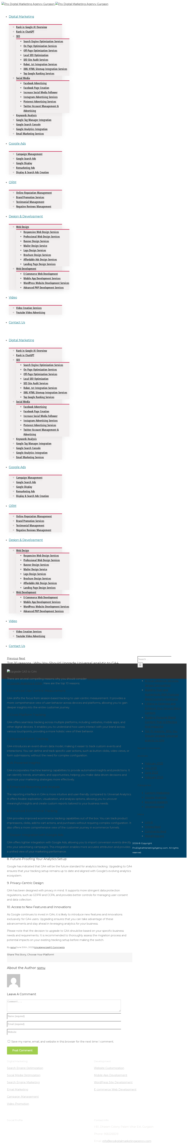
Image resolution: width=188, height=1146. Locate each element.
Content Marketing (157, 793)
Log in (149, 822)
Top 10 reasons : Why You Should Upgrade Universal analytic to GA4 (161, 736)
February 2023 (154, 777)
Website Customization (109, 1068)
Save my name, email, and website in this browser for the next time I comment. (62, 1041)
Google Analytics (155, 797)
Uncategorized (42, 947)
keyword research (156, 802)
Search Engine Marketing (23, 1082)
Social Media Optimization (23, 1075)
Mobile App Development (110, 1075)
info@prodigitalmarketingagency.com (126, 1141)
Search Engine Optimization (25, 1068)
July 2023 (151, 768)
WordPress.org (154, 836)
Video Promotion (18, 1103)
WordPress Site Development (113, 1082)
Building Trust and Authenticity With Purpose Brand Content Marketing (162, 694)
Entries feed (152, 826)
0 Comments (57, 947)
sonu (13, 947)
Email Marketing (17, 1089)
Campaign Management (23, 1096)
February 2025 (154, 763)
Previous (12, 658)
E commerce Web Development (115, 1089)
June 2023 (151, 772)
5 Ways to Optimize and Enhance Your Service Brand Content (163, 708)
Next (22, 658)
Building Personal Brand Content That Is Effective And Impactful (161, 722)
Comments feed (155, 831)
